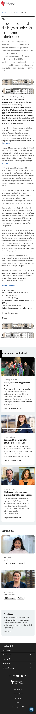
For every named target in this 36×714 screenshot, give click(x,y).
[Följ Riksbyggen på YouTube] (17, 675)
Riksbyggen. (6, 143)
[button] (18, 330)
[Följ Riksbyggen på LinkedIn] (22, 675)
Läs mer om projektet (7, 285)
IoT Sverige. (4, 163)
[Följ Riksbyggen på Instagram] (13, 675)
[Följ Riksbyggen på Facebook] (10, 675)
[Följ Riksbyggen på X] (25, 675)
